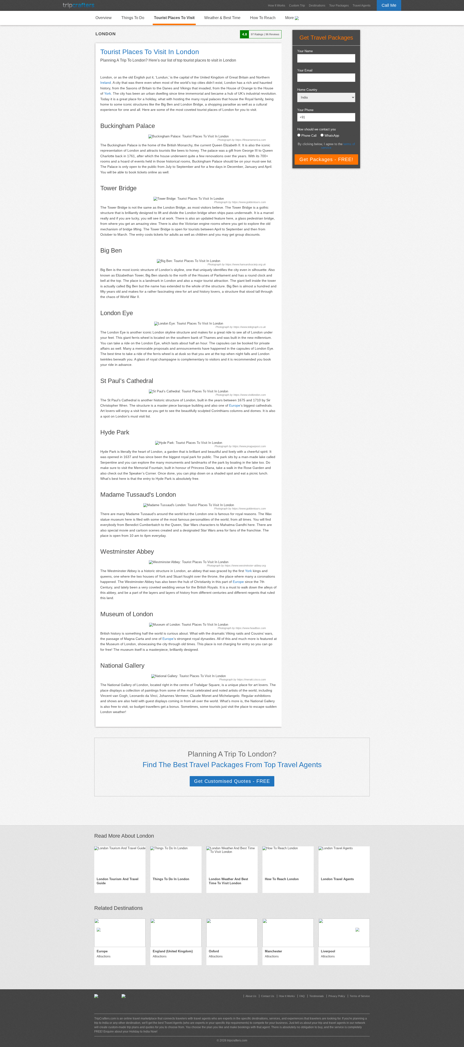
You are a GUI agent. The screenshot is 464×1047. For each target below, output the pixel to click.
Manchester (273, 951)
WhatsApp (332, 135)
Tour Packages (339, 5)
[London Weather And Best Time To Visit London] (232, 860)
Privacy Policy (336, 996)
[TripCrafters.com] (78, 5)
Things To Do (132, 18)
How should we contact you (316, 129)
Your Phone (305, 110)
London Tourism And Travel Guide (117, 881)
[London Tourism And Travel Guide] (119, 860)
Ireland (105, 83)
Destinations (317, 5)
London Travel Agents (337, 879)
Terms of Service (360, 996)
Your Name (305, 51)
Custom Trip (297, 5)
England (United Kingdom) (173, 951)
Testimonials (316, 996)
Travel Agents (361, 5)
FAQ (302, 996)
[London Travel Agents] (344, 860)
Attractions (103, 956)
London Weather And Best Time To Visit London (228, 881)
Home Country (307, 90)
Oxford (214, 951)
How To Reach (263, 18)
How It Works (276, 5)
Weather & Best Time (222, 18)
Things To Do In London (171, 879)
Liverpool (328, 951)
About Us (251, 996)
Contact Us (267, 996)
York (107, 93)
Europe (234, 405)
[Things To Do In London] (176, 860)
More (290, 18)
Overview (103, 18)
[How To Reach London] (288, 860)
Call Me (389, 5)
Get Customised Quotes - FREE (232, 781)
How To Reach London (282, 879)
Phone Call (309, 135)
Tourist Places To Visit (174, 18)
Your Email (304, 70)
